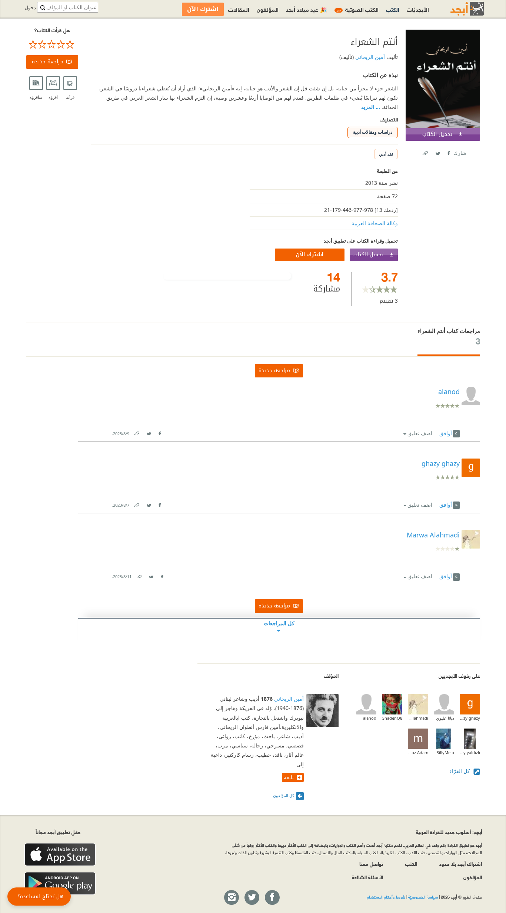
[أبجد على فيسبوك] (272, 898)
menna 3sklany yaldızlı (470, 752)
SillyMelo (445, 752)
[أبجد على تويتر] (251, 898)
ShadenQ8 (392, 718)
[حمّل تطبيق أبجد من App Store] (60, 854)
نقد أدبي (386, 154)
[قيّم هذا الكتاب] (52, 44)
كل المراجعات (279, 623)
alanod (369, 718)
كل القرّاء (460, 770)
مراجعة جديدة (47, 62)
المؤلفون (268, 9)
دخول (30, 7)
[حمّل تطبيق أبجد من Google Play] (60, 883)
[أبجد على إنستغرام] (231, 898)
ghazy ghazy (470, 718)
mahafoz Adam (418, 752)
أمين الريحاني (369, 56)
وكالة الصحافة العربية (375, 223)
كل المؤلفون (283, 795)
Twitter (437, 152)
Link (136, 432)
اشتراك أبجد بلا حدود (460, 863)
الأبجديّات (418, 9)
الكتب (392, 9)
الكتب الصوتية (357, 9)
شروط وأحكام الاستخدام (386, 896)
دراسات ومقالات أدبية (372, 132)
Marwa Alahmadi (418, 718)
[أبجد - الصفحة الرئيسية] (458, 9)
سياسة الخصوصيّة (423, 896)
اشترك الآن (310, 255)
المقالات (238, 9)
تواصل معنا (371, 863)
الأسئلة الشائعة (367, 877)
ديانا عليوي (445, 718)
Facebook (448, 152)
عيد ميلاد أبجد (306, 9)
